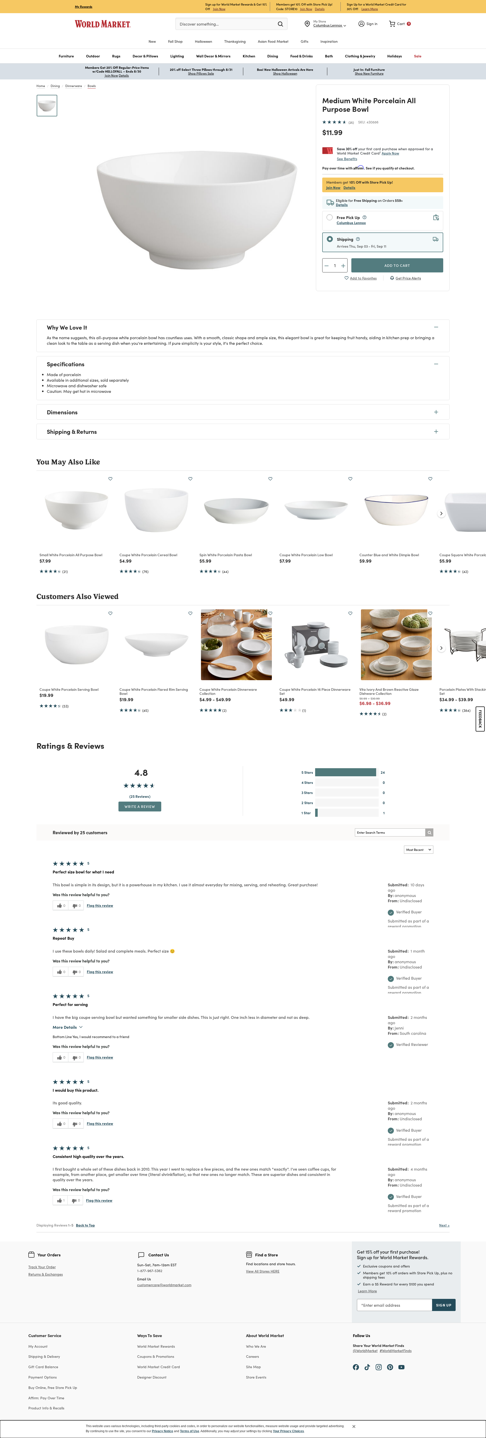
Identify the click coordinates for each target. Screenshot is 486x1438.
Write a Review (140, 806)
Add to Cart (397, 265)
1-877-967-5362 (149, 1271)
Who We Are (256, 1346)
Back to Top (85, 1225)
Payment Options (42, 1377)
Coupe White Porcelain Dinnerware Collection (228, 691)
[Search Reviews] (429, 832)
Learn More (369, 9)
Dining (55, 85)
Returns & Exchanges (45, 1274)
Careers (252, 1356)
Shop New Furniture (369, 73)
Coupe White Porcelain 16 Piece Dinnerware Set (315, 691)
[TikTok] (367, 1366)
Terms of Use (189, 1431)
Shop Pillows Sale (201, 73)
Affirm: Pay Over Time (46, 1397)
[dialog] (243, 1429)
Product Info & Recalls (46, 1407)
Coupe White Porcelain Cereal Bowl (148, 554)
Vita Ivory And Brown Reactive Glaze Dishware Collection (389, 691)
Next (444, 1225)
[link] (400, 24)
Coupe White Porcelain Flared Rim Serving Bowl (153, 691)
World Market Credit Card (158, 1366)
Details (320, 9)
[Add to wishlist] (110, 479)
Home (40, 85)
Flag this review (100, 905)
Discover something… (199, 24)
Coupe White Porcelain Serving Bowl (68, 689)
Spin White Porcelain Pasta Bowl (225, 554)
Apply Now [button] (390, 153)
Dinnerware (73, 85)
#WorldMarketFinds (396, 1350)
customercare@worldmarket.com (164, 1284)
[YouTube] (401, 1366)
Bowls (92, 85)
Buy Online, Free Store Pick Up (52, 1387)
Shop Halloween (285, 73)
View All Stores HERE (262, 1271)
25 (351, 122)
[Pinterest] (390, 1366)
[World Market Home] (103, 23)
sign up (444, 1304)
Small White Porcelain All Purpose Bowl (70, 554)
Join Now (219, 9)
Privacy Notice (162, 1431)
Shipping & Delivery (44, 1356)
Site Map (253, 1366)
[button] (66, 56)
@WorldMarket (365, 1350)
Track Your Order (42, 1266)
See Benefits (347, 158)
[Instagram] (379, 1366)
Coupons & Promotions (155, 1356)
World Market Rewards (156, 1346)
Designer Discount (152, 1377)
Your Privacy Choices (288, 1431)
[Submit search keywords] (280, 23)
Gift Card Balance (43, 1366)
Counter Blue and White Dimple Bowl (389, 554)
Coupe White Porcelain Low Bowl (306, 554)
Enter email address (381, 1305)
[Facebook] (356, 1366)
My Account (38, 1346)
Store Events (256, 1377)
